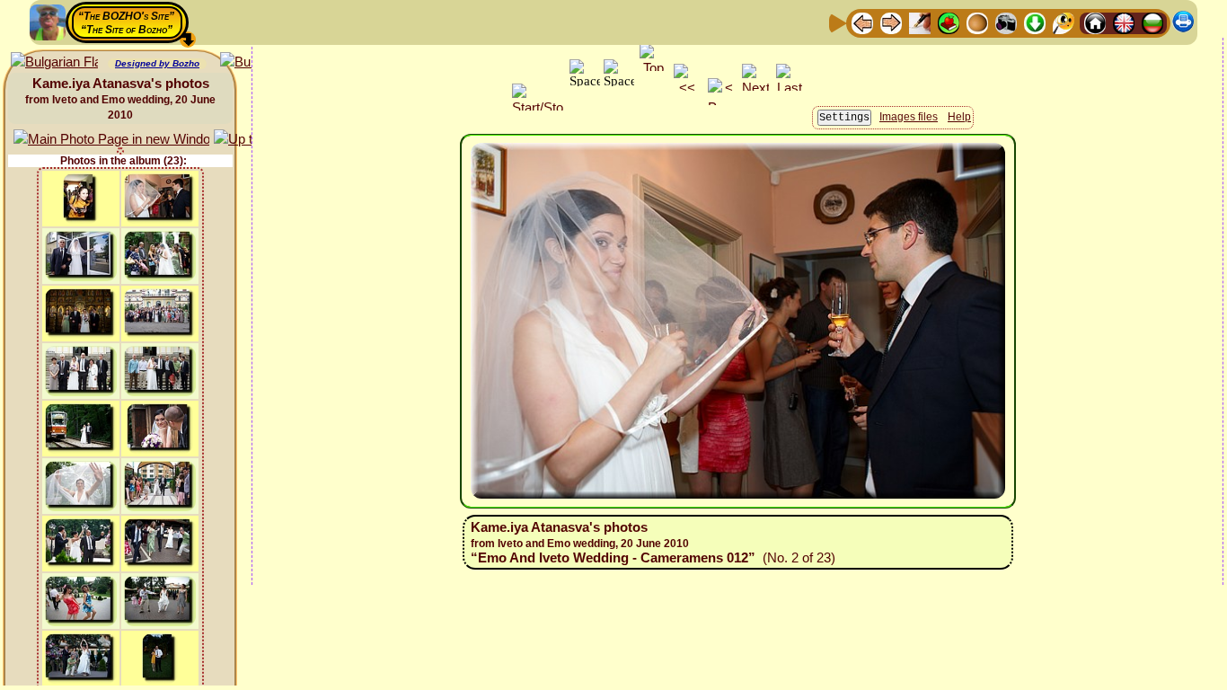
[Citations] (948, 22)
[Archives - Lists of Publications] (920, 22)
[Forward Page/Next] (891, 22)
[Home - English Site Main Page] (1123, 22)
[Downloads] (1035, 22)
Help (959, 117)
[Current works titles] (977, 22)
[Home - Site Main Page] (1095, 22)
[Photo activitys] (1006, 22)
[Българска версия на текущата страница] (54, 62)
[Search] (1063, 22)
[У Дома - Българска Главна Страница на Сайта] (1152, 22)
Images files (908, 117)
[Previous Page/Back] (862, 22)
